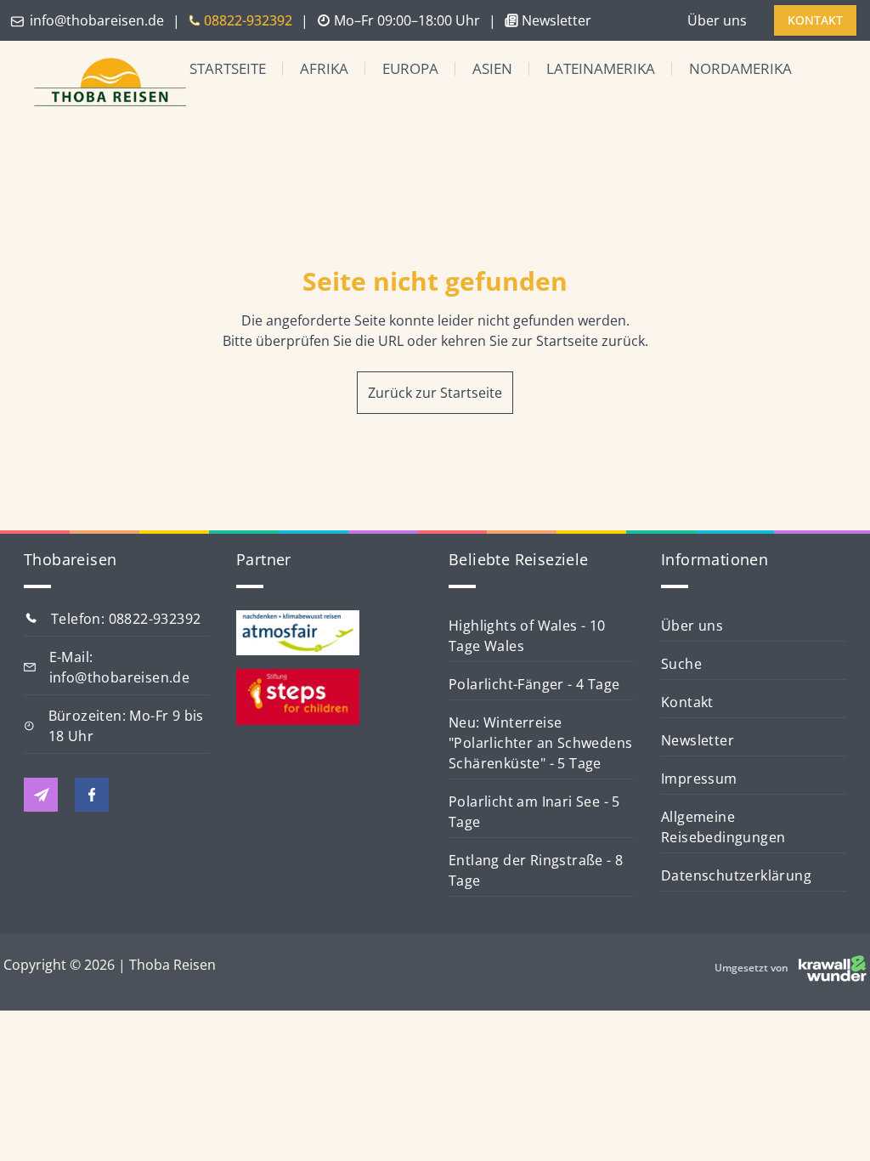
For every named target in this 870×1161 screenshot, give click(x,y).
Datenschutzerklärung (736, 875)
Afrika (324, 68)
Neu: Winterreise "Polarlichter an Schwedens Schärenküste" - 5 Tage (540, 743)
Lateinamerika (600, 68)
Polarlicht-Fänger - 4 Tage (534, 684)
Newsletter (697, 740)
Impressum (699, 778)
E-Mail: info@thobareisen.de (119, 667)
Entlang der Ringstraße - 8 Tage (536, 870)
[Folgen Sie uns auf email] (41, 795)
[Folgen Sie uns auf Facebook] (92, 795)
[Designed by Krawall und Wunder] (833, 968)
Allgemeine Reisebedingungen (723, 827)
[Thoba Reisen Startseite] (96, 84)
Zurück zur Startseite (435, 392)
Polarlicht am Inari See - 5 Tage (534, 811)
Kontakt (687, 702)
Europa (410, 68)
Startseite (227, 68)
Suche (681, 663)
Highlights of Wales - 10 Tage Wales (527, 635)
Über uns (717, 20)
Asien (492, 68)
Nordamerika (740, 68)
